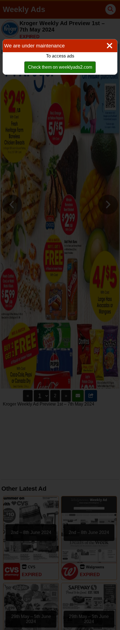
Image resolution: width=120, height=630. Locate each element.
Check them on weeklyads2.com (60, 67)
